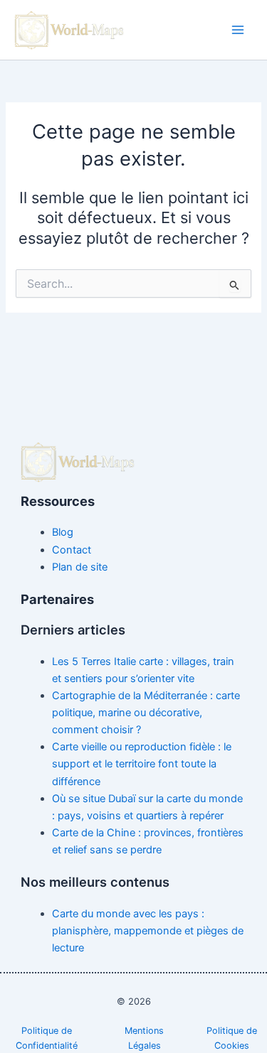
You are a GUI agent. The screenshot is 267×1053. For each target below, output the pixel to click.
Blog (62, 532)
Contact (71, 550)
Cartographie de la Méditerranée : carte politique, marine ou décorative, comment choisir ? (146, 712)
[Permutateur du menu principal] (238, 30)
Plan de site (80, 567)
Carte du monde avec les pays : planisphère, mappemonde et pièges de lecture (148, 930)
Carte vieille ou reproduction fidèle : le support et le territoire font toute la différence (141, 763)
